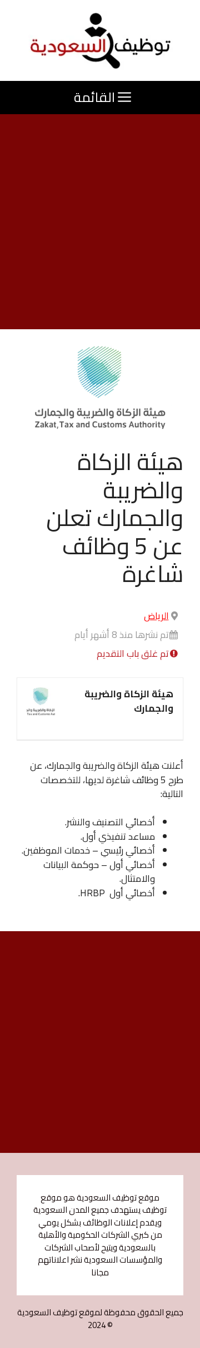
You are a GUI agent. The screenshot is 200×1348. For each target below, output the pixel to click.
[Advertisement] (100, 225)
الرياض (156, 616)
